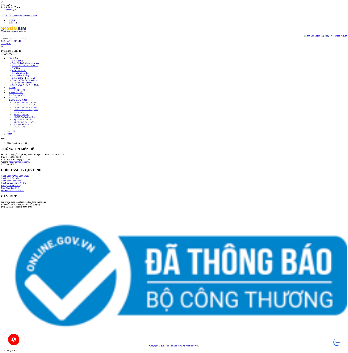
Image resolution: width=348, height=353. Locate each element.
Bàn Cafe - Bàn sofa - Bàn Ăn (25, 65)
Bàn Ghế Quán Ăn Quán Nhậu (25, 85)
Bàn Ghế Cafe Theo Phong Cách (26, 110)
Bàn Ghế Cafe (18, 61)
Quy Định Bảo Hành (10, 188)
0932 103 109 (7, 16)
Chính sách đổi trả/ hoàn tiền (13, 183)
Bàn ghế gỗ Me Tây (20, 73)
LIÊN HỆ (13, 23)
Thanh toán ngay (8, 10)
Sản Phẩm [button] (13, 58)
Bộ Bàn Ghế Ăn (19, 70)
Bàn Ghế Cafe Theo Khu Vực (24, 122)
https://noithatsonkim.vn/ (19, 162)
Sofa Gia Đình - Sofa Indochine (25, 63)
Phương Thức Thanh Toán (12, 190)
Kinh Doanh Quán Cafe (22, 127)
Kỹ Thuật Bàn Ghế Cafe (23, 119)
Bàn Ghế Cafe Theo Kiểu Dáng (25, 107)
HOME (12, 20)
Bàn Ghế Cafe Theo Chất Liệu (25, 102)
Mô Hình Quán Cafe (21, 124)
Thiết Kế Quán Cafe (21, 115)
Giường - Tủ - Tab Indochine (24, 80)
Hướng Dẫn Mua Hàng (11, 185)
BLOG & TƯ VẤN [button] (18, 100)
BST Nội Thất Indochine (22, 83)
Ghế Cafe (16, 68)
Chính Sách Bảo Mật (10, 178)
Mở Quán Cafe (19, 112)
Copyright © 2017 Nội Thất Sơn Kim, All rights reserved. (174, 346)
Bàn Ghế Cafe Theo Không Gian (26, 105)
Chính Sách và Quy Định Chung (15, 176)
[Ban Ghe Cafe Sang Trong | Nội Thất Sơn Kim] (13, 32)
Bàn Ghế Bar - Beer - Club (23, 78)
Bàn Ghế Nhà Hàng (20, 75)
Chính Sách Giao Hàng (11, 181)
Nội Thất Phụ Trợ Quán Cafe (24, 117)
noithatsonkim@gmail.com (25, 16)
